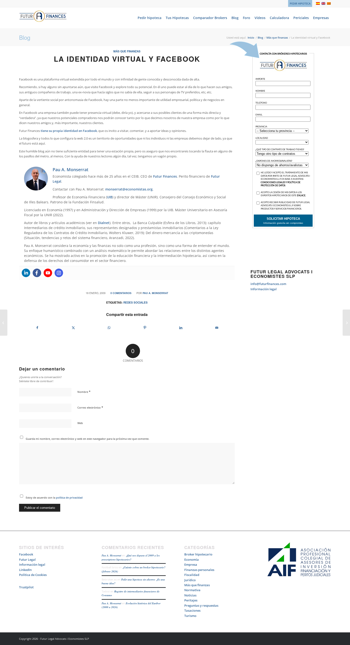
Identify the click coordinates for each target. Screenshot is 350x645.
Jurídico (190, 580)
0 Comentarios (120, 293)
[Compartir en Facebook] (37, 327)
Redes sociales (135, 302)
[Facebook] (37, 273)
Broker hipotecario (198, 554)
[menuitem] (299, 3)
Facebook (26, 554)
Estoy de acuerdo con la (54, 497)
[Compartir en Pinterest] (145, 327)
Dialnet (104, 222)
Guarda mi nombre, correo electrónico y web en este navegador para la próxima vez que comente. (87, 438)
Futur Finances (165, 176)
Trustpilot (26, 587)
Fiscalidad (191, 575)
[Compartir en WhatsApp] (109, 327)
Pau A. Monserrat (155, 293)
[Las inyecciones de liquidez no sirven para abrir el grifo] (3, 323)
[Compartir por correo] (217, 327)
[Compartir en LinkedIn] (181, 327)
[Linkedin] (26, 273)
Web (80, 423)
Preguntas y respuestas (201, 605)
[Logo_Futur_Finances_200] (43, 17)
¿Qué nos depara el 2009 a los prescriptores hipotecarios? (131, 557)
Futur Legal (27, 559)
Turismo (190, 616)
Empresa (190, 564)
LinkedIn (25, 570)
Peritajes (190, 600)
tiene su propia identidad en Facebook (69, 131)
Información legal (263, 289)
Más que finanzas (126, 51)
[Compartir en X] (73, 327)
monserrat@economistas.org (129, 189)
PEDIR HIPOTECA (300, 3)
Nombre (83, 392)
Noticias (190, 595)
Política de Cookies (33, 575)
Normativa (192, 590)
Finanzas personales (199, 570)
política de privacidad (69, 497)
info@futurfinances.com (268, 284)
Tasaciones (192, 610)
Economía (191, 559)
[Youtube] (48, 273)
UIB (109, 197)
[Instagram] (59, 273)
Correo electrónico (90, 407)
